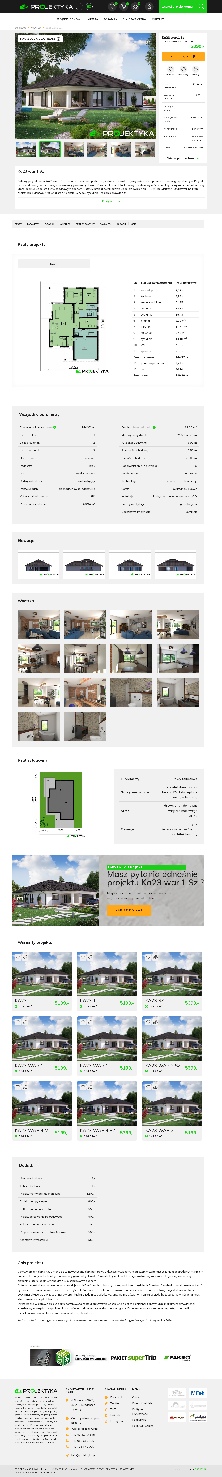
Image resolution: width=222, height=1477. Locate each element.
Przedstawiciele (142, 1403)
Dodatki (121, 224)
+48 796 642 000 (82, 1446)
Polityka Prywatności (140, 1411)
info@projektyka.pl (89, 6)
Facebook (116, 1397)
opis (133, 224)
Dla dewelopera (134, 19)
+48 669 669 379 (82, 1440)
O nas (136, 1397)
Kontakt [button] (157, 19)
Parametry (33, 224)
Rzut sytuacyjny (85, 224)
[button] (150, 85)
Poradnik (110, 19)
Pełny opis (109, 201)
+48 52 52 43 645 (79, 6)
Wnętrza (65, 224)
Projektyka (21, 27)
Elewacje (49, 224)
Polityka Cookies (142, 1425)
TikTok (114, 1409)
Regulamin (139, 1420)
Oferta (93, 19)
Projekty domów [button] (68, 19)
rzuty (18, 224)
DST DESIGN (201, 1469)
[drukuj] (195, 69)
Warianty (105, 224)
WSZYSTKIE (36, 27)
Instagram (116, 1421)
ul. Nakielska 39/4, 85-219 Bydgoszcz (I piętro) (83, 1404)
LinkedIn (115, 1415)
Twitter (115, 1403)
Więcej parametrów (180, 158)
